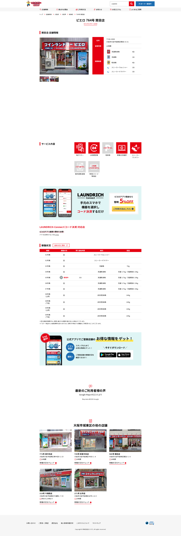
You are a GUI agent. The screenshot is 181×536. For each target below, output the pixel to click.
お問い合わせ (31, 523)
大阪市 (64, 14)
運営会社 (55, 523)
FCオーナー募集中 (145, 4)
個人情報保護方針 (67, 523)
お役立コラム (116, 9)
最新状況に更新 (59, 245)
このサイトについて (83, 523)
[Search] (131, 3)
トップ (41, 14)
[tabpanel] (64, 56)
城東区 (71, 14)
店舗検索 (45, 9)
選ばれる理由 (63, 9)
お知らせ (99, 9)
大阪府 (57, 14)
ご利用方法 (82, 9)
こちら (57, 235)
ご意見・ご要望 (44, 523)
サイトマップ (96, 523)
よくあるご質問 (136, 9)
